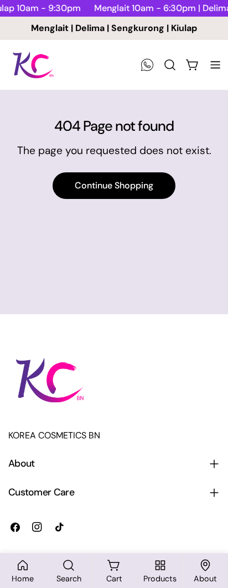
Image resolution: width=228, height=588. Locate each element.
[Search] (170, 65)
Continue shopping (114, 185)
